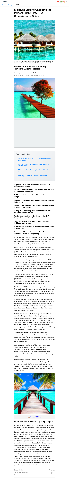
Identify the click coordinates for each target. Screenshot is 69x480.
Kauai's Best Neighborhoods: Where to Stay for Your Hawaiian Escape (32, 176)
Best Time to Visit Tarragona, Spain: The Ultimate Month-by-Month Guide (34, 159)
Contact (16, 475)
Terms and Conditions (21, 472)
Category (11, 5)
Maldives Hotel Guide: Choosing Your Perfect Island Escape (34, 170)
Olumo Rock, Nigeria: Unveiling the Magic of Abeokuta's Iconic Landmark (33, 165)
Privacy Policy (18, 470)
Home (3, 5)
